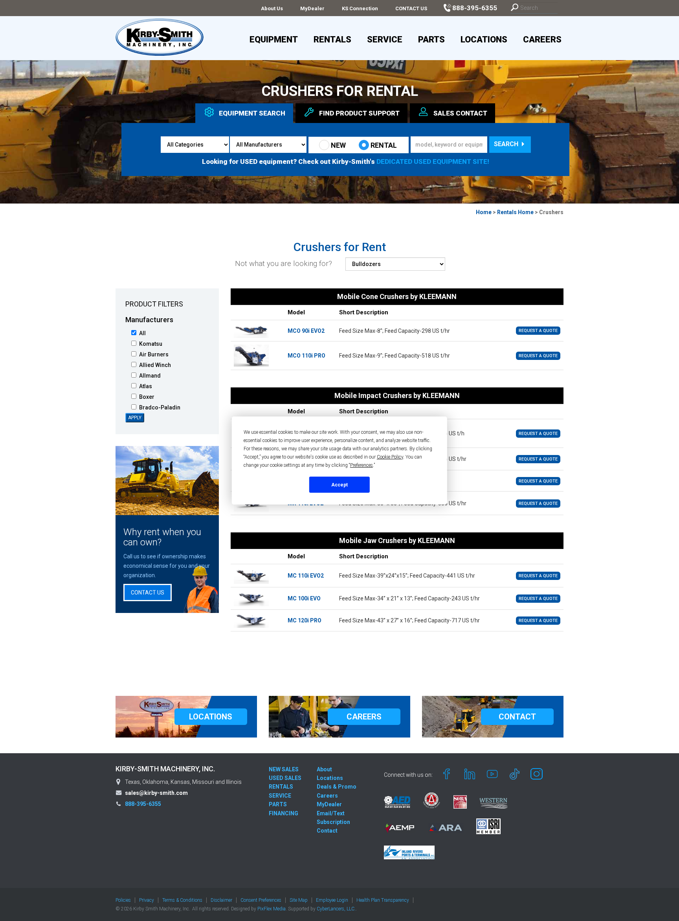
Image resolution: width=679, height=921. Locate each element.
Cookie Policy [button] (390, 457)
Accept (339, 485)
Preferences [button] (361, 465)
